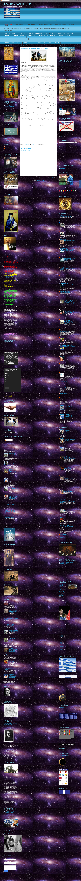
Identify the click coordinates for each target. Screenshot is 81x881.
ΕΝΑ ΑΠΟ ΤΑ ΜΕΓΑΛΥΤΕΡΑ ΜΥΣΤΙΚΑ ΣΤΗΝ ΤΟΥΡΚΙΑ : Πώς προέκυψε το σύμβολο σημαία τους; (10, 511)
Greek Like (62, 446)
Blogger (45, 878)
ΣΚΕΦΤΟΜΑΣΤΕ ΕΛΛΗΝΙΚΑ (64, 414)
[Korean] (60, 191)
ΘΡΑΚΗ (45, 37)
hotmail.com (62, 382)
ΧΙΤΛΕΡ (63, 42)
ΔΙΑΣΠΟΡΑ (30, 35)
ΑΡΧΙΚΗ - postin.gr (63, 537)
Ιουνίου (61, 643)
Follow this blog (68, 677)
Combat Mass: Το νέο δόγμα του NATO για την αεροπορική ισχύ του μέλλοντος (69, 250)
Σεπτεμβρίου (62, 639)
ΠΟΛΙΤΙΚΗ (59, 40)
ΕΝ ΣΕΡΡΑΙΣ (62, 356)
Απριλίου (61, 646)
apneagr (61, 363)
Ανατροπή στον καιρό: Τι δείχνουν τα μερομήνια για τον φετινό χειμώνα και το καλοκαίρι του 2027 (69, 259)
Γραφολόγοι (62, 517)
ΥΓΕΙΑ (45, 42)
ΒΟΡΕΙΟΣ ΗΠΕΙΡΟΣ (8, 35)
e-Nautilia (61, 215)
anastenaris (62, 438)
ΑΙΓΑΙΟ (13, 33)
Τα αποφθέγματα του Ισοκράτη (10, 517)
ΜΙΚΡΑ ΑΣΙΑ (7, 40)
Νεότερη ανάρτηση (24, 177)
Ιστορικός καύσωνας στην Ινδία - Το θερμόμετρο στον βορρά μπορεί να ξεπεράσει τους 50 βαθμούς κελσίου (69, 457)
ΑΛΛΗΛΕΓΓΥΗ (19, 33)
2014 (61, 631)
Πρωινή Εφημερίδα (63, 534)
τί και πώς (62, 337)
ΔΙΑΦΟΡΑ (35, 35)
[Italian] (67, 190)
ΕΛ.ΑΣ (12, 37)
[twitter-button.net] (62, 168)
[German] (64, 190)
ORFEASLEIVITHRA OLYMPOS (65, 291)
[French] (62, 190)
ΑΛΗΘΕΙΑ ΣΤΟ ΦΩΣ (63, 239)
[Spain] (66, 190)
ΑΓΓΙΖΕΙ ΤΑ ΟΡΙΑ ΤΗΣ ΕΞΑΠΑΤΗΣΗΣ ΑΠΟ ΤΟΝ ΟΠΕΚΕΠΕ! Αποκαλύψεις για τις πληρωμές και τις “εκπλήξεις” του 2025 (67, 387)
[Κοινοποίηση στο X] (40, 144)
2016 (61, 628)
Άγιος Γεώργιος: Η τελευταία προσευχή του (63, 592)
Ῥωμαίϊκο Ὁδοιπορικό (64, 231)
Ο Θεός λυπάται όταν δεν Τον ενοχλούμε (63, 595)
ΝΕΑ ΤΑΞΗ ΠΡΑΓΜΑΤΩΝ (22, 40)
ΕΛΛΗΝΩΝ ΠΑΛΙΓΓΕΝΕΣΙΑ (17, 4)
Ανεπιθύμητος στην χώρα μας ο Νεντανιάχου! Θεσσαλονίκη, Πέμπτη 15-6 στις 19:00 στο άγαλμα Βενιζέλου (67, 501)
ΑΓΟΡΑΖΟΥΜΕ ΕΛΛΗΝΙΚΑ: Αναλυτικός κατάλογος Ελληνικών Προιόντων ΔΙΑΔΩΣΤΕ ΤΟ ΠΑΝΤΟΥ (13, 480)
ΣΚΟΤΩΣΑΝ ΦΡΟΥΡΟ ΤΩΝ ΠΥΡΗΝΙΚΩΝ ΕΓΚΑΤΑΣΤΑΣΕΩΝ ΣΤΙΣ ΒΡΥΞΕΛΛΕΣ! (69, 510)
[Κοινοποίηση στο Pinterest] (42, 144)
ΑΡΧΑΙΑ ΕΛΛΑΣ (53, 33)
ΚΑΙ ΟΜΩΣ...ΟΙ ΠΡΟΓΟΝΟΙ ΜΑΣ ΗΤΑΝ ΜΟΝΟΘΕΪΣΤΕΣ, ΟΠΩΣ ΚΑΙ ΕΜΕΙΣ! (13, 471)
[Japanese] (75, 190)
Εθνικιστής (7, 146)
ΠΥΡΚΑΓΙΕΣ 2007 (71, 40)
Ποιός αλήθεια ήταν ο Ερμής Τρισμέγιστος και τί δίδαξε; (9, 505)
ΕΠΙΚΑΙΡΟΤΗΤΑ (22, 37)
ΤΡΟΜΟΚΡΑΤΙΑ (39, 42)
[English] (60, 190)
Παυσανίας (7, 148)
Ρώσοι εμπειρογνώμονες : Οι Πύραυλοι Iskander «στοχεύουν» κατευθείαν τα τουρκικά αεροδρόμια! (13, 462)
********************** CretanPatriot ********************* (65, 499)
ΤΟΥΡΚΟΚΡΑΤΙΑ (32, 42)
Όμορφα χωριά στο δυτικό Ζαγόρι (69, 447)
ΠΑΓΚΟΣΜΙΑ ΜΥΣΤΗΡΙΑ (45, 40)
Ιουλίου (61, 642)
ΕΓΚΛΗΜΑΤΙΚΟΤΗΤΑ (60, 35)
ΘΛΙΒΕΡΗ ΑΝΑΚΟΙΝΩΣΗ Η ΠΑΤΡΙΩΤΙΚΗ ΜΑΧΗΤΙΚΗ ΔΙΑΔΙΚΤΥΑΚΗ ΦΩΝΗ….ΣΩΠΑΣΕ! (69, 416)
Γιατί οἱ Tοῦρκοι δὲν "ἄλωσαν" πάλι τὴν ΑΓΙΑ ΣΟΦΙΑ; (13, 454)
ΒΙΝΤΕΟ (72, 33)
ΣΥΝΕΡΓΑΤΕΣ (19, 42)
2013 (61, 632)
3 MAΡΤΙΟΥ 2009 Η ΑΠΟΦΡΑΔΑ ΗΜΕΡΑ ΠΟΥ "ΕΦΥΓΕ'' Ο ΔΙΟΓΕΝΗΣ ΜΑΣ (69, 358)
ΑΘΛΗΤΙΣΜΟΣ (7, 33)
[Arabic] (62, 191)
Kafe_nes (61, 489)
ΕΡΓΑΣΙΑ (29, 37)
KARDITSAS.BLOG (63, 319)
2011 (61, 652)
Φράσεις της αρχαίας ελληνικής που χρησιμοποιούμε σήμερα (12, 602)
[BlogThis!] (39, 144)
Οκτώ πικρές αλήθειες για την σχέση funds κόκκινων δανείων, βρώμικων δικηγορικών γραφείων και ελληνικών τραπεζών (67, 277)
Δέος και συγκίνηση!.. (67, 364)
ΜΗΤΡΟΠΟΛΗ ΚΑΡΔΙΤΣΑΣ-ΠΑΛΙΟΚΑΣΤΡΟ (67, 345)
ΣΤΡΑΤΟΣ (13, 42)
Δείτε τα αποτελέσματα (11, 364)
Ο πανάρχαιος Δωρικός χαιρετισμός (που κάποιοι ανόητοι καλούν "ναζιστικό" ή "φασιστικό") (13, 611)
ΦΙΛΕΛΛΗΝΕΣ (50, 42)
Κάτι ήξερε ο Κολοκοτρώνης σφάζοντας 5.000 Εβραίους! (13, 488)
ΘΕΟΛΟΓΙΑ (40, 37)
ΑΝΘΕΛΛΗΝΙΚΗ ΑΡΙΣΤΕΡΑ (28, 33)
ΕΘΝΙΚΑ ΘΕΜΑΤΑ (69, 35)
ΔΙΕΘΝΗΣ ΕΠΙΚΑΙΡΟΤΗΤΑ (43, 35)
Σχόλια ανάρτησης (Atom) (40, 180)
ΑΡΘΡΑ (47, 33)
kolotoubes (62, 372)
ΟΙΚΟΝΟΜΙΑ (30, 40)
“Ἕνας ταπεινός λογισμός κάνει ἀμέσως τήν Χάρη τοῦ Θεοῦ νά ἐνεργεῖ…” (68, 527)
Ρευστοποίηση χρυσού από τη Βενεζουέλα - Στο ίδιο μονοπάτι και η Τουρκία (63, 599)
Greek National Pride (63, 381)
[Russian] (71, 190)
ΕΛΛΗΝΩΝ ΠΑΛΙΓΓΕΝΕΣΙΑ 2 (29, 20)
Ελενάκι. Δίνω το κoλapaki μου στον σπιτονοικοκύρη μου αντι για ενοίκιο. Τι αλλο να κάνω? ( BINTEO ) (69, 477)
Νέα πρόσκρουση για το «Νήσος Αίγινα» (66, 216)
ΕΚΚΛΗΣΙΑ (7, 37)
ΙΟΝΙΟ (50, 37)
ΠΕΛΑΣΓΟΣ (53, 40)
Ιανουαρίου (61, 650)
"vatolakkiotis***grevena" (64, 257)
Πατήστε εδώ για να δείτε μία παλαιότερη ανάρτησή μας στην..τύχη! (10, 724)
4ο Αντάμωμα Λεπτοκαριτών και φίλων (65, 292)
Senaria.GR (62, 429)
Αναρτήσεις (7, 439)
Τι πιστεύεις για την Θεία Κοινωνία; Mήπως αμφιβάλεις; (63, 589)
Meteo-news (62, 455)
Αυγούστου (61, 640)
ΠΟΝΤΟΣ (64, 40)
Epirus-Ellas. (62, 405)
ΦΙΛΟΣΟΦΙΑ (57, 42)
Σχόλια (7, 440)
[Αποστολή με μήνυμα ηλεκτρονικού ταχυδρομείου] (38, 144)
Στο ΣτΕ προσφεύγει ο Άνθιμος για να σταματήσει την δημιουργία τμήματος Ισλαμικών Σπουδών (13, 497)
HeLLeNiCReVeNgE (63, 397)
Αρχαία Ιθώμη (62, 267)
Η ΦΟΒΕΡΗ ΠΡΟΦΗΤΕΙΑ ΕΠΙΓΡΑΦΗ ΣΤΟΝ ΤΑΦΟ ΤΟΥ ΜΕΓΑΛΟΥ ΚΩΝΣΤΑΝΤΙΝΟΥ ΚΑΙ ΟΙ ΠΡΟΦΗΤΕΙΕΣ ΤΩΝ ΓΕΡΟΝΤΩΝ (13, 640)
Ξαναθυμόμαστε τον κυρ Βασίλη (69, 338)
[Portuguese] (73, 190)
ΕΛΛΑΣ (17, 37)
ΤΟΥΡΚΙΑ (25, 42)
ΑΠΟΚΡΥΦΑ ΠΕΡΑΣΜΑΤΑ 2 (64, 525)
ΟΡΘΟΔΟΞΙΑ (37, 40)
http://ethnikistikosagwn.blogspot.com (26, 141)
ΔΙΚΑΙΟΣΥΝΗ (52, 35)
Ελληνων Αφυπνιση (63, 393)
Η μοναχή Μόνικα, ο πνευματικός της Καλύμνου (62, 585)
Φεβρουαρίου (62, 649)
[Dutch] (69, 190)
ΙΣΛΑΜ (54, 37)
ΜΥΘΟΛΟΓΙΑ (14, 40)
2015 (61, 629)
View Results (10, 390)
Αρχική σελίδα (37, 177)
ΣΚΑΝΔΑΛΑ (7, 42)
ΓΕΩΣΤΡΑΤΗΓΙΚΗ (23, 35)
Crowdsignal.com (15, 390)
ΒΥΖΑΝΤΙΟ (16, 35)
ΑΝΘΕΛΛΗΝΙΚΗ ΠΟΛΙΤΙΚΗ (39, 33)
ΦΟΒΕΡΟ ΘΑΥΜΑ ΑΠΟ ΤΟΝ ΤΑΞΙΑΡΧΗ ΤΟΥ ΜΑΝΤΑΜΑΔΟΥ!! (12, 661)
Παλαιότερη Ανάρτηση (51, 177)
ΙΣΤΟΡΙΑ (58, 37)
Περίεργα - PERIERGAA (64, 329)
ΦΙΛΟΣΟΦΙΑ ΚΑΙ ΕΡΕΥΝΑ (64, 283)
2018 (61, 625)
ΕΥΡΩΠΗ (34, 37)
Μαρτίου (61, 647)
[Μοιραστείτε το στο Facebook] (41, 144)
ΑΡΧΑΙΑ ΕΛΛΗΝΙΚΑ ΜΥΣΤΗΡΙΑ (63, 33)
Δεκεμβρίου (62, 635)
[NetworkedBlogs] (68, 675)
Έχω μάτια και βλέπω (63, 248)
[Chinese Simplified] (64, 191)
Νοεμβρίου (61, 636)
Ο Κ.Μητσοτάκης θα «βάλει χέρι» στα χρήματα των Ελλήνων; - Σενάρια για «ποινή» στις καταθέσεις (69, 467)
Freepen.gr (62, 309)
